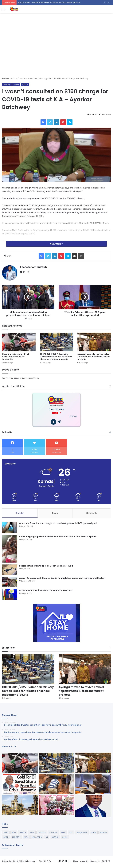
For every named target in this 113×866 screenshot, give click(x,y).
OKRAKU (55, 837)
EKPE (63, 832)
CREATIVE (53, 832)
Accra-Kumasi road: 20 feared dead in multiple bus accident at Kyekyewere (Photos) (62, 578)
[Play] (53, 421)
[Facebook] (21, 272)
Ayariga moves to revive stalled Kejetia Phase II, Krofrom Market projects (93, 357)
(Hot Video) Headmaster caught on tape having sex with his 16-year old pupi (58, 523)
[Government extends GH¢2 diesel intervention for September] (19, 342)
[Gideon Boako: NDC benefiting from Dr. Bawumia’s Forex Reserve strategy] (93, 784)
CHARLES (42, 832)
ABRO (6, 832)
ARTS (32, 832)
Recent (55, 513)
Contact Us (95, 861)
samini (64, 837)
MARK (6, 837)
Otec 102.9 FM (45, 861)
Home (6, 78)
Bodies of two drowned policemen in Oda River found (46, 565)
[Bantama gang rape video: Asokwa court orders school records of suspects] (9, 549)
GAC (71, 832)
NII (47, 837)
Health (16, 84)
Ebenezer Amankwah (33, 267)
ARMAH (23, 832)
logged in (17, 378)
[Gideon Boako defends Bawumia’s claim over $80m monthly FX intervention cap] (93, 806)
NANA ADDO (37, 837)
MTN (26, 837)
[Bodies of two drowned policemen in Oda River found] (9, 569)
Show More (55, 244)
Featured (6, 84)
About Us (84, 861)
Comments (91, 513)
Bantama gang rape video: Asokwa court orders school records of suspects (57, 536)
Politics (14, 78)
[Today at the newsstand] (20, 784)
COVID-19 (106, 861)
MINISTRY (16, 837)
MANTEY (103, 832)
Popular (20, 513)
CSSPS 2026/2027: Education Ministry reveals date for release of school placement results (56, 357)
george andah (82, 832)
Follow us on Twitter (13, 845)
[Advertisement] (56, 56)
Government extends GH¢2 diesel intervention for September (15, 357)
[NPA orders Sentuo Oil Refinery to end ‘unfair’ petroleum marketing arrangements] (20, 805)
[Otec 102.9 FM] (23, 9)
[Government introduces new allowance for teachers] (9, 594)
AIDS (14, 832)
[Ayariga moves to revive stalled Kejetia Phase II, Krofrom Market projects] (94, 342)
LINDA (93, 832)
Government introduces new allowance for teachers (45, 590)
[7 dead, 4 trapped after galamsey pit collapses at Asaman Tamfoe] (56, 784)
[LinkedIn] (25, 272)
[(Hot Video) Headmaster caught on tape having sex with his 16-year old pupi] (9, 527)
